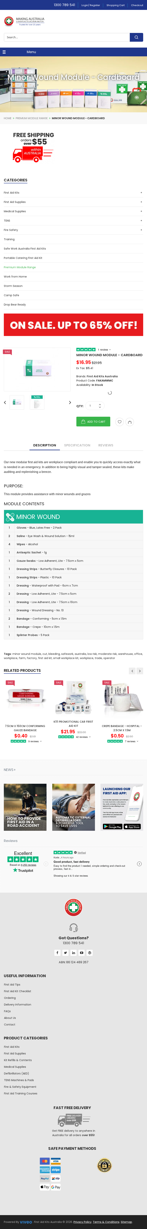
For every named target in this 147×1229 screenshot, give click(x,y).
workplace (10, 658)
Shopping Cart (116, 5)
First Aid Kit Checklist (17, 991)
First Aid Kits (11, 193)
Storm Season (13, 286)
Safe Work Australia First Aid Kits (25, 249)
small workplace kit (65, 658)
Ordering (10, 998)
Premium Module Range (32, 118)
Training (9, 239)
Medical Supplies (15, 211)
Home (7, 118)
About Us (10, 1018)
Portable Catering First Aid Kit (23, 258)
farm (22, 658)
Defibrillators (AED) (16, 1073)
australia (80, 654)
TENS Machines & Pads (19, 1080)
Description (44, 445)
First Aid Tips (12, 984)
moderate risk (107, 654)
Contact (9, 1024)
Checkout (137, 5)
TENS (7, 221)
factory (32, 658)
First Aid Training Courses (20, 1093)
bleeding (54, 654)
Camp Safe (11, 295)
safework (67, 654)
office (138, 654)
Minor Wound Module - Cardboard (78, 118)
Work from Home (15, 277)
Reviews (105, 445)
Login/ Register (91, 5)
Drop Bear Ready (15, 304)
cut (44, 654)
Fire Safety (11, 230)
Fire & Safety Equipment (20, 1087)
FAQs (7, 1011)
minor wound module (26, 654)
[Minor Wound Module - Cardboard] (37, 369)
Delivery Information (17, 1004)
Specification (77, 445)
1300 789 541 (64, 4)
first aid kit (45, 658)
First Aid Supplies (15, 202)
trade (98, 658)
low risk (92, 654)
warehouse (125, 654)
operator (109, 658)
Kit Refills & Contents (18, 1060)
